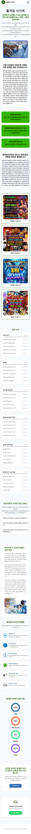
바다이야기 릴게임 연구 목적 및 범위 (11, 425)
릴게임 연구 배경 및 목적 (9, 476)
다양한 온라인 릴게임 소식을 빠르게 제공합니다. (15, 518)
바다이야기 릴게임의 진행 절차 (10, 435)
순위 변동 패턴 (6, 490)
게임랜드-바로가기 (15, 221)
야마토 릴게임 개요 (7, 401)
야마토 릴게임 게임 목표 (8, 404)
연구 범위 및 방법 (7, 480)
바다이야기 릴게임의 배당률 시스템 (11, 432)
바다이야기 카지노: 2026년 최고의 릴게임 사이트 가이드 (16, 350)
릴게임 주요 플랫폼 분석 (8, 487)
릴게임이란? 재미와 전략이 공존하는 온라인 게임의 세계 (16, 374)
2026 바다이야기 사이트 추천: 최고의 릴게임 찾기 (14, 353)
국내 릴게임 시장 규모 (8, 483)
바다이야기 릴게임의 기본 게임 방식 (11, 428)
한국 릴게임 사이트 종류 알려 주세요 (11, 394)
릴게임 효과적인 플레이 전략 (10, 456)
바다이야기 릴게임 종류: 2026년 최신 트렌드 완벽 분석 (16, 346)
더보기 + (26, 335)
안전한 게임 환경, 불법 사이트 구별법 (12, 380)
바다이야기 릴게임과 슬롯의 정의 (11, 422)
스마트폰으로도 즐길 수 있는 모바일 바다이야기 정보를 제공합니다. (15, 531)
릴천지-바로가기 (15, 253)
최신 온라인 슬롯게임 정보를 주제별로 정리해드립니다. (15, 524)
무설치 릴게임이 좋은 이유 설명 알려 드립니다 (14, 367)
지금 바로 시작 (15, 785)
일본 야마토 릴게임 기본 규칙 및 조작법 (12, 398)
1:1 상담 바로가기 (15, 813)
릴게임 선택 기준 (7, 452)
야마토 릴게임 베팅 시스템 (9, 408)
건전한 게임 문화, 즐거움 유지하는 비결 (12, 377)
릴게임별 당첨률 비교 (8, 463)
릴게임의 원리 (6, 449)
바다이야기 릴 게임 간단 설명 (10, 339)
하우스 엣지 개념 (7, 459)
